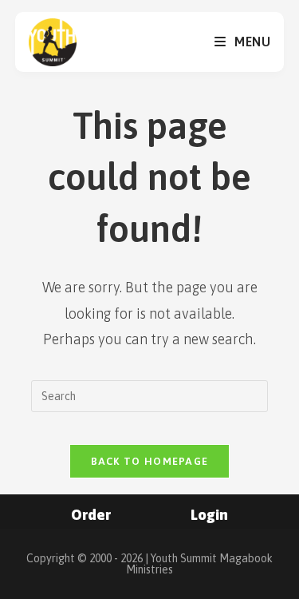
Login (209, 514)
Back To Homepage (150, 461)
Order (91, 514)
